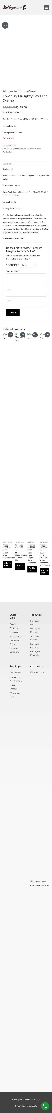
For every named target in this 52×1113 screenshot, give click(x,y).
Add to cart (7, 564)
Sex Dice (9, 152)
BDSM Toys (8, 91)
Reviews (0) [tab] (8, 169)
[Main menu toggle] (46, 7)
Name (9, 289)
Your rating (12, 264)
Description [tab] (8, 164)
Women (32, 91)
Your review (12, 271)
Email (9, 300)
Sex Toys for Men (21, 91)
